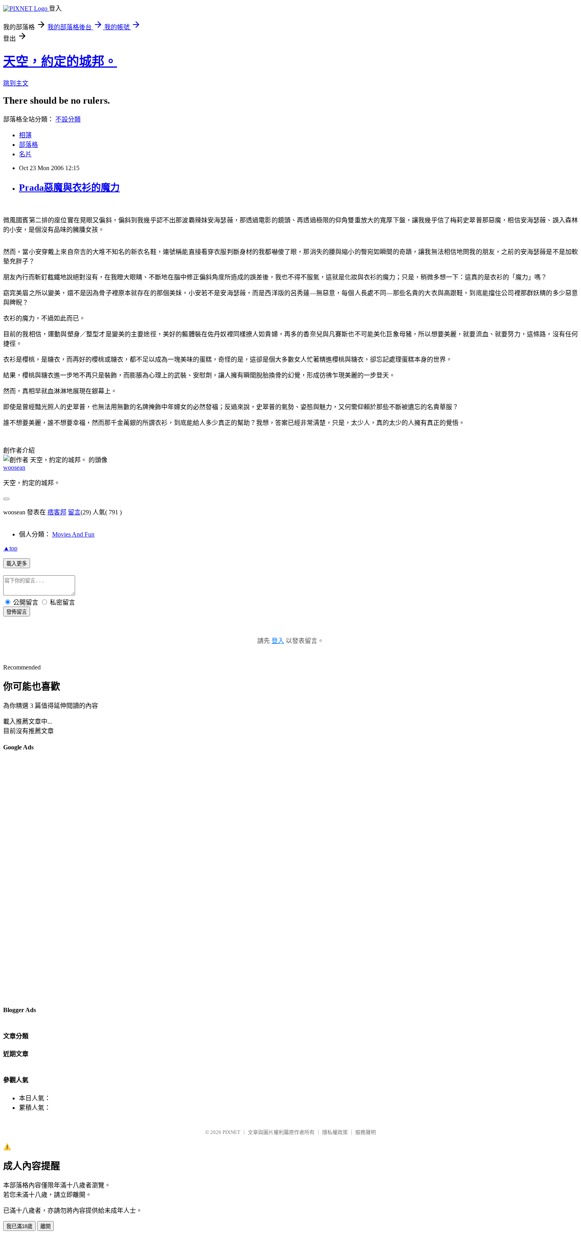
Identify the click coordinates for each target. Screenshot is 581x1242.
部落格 (28, 144)
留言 (74, 512)
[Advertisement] (34, 878)
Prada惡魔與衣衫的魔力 (69, 187)
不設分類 (68, 119)
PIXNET (231, 1132)
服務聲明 (365, 1132)
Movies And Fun (73, 534)
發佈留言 (16, 612)
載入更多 (16, 564)
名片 (25, 154)
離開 (45, 1226)
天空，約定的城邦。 (60, 61)
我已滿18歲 (19, 1226)
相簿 (25, 135)
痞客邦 (56, 512)
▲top (10, 548)
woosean (14, 467)
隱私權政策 (335, 1132)
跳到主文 (15, 83)
